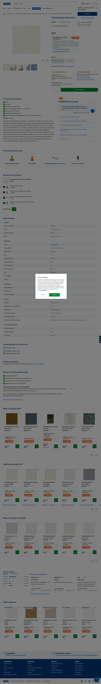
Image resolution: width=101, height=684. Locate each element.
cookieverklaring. (43, 290)
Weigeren (43, 294)
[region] (51, 286)
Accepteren (54, 294)
